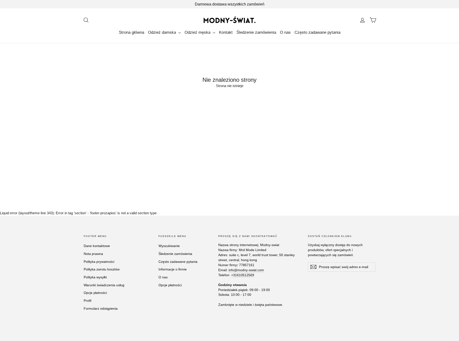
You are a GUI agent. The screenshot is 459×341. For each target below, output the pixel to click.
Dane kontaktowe (97, 246)
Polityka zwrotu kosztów (102, 269)
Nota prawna (93, 254)
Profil (87, 300)
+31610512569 (242, 275)
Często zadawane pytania (317, 32)
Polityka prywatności (99, 262)
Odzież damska (162, 32)
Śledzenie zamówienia (256, 32)
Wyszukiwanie (169, 246)
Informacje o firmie (172, 269)
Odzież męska (198, 32)
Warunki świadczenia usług (104, 285)
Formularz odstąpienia (101, 308)
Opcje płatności (95, 293)
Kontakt (226, 32)
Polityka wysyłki (95, 277)
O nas (285, 32)
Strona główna (131, 32)
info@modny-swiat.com (246, 270)
